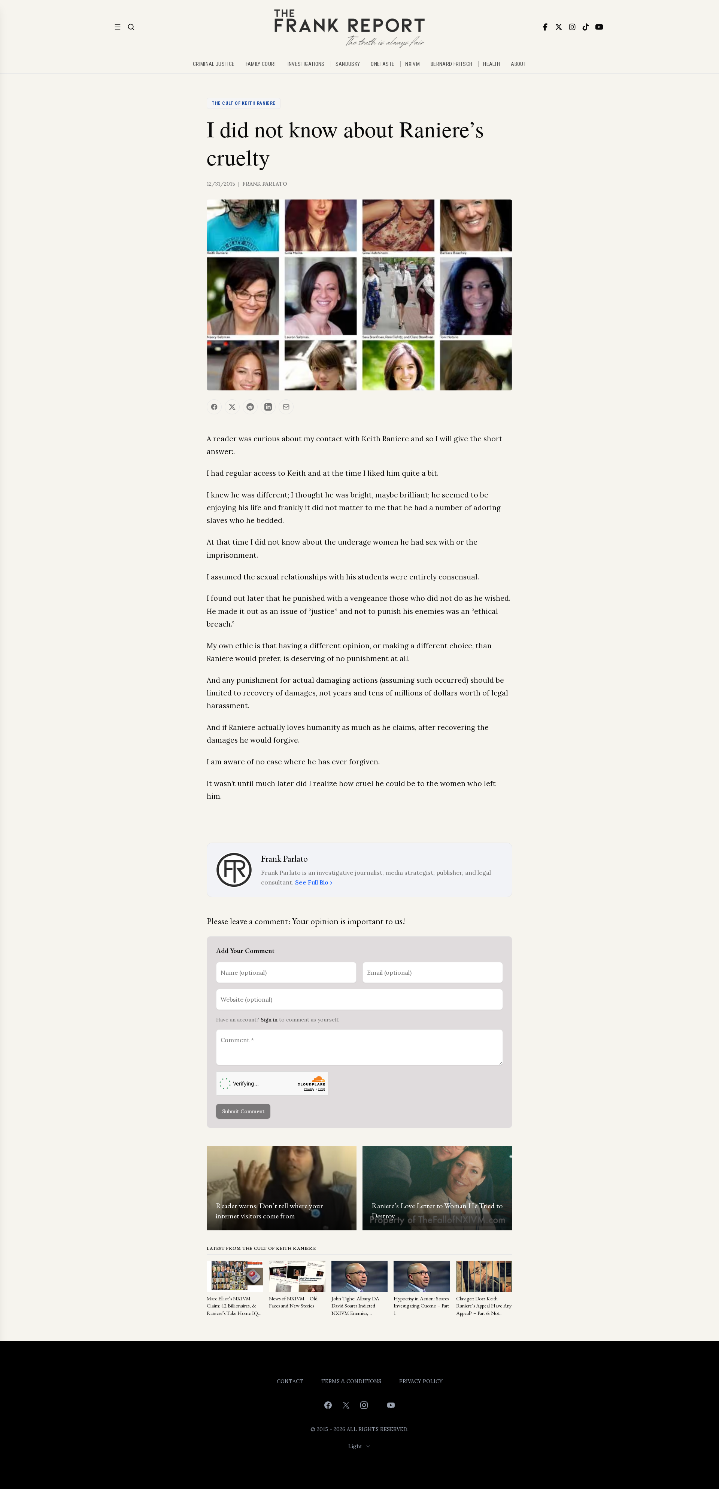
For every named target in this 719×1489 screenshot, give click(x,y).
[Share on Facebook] (214, 406)
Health (491, 64)
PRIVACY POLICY (421, 1381)
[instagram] (572, 27)
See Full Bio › (313, 882)
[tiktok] (586, 27)
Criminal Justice (214, 64)
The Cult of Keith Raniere (244, 103)
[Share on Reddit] (250, 406)
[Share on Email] (286, 406)
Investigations (306, 64)
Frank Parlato (264, 183)
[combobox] (360, 1446)
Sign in (269, 1019)
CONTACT (290, 1381)
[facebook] (545, 27)
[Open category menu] (117, 27)
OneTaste (382, 64)
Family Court (261, 64)
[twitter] (559, 27)
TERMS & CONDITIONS (351, 1381)
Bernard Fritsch (451, 64)
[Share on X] (232, 406)
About (518, 64)
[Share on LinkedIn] (268, 406)
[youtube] (599, 27)
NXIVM (412, 64)
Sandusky (348, 64)
